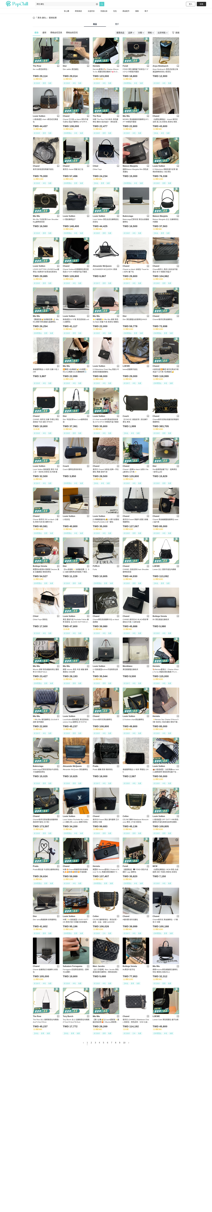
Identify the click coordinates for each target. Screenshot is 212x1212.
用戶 (117, 24)
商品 (95, 24)
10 (124, 1043)
